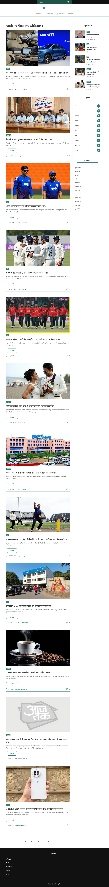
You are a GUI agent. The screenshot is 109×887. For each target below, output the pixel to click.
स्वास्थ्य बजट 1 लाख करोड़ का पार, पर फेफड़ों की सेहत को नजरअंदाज (31, 472)
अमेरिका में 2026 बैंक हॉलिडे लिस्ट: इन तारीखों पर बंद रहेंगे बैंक (28, 605)
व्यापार (8, 69)
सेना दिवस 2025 (39, 14)
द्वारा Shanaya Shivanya (21, 89)
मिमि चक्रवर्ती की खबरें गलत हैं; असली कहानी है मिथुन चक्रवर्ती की (30, 406)
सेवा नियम (8, 863)
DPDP (7, 874)
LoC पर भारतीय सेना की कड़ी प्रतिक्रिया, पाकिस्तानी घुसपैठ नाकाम (93, 73)
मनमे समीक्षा (61, 14)
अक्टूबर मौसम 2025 (51, 14)
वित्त (7, 602)
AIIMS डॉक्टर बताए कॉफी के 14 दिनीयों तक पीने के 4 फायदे (28, 672)
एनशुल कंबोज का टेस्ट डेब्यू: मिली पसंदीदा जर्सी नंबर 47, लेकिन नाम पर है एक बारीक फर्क (37, 539)
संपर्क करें (8, 870)
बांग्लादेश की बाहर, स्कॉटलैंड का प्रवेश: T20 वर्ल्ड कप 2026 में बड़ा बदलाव (33, 339)
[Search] (68, 2)
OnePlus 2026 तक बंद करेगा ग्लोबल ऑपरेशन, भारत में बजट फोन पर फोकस (34, 808)
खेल (7, 202)
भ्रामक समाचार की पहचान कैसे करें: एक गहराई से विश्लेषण (93, 36)
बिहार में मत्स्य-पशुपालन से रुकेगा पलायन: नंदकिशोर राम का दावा (29, 139)
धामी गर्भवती (70, 14)
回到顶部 (53, 853)
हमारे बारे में (8, 859)
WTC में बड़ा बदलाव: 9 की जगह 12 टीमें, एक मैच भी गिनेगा (27, 272)
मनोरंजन (8, 402)
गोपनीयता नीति (9, 866)
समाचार (8, 735)
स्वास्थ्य (8, 668)
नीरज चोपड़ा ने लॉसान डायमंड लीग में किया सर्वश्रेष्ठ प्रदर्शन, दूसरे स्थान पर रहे (92, 48)
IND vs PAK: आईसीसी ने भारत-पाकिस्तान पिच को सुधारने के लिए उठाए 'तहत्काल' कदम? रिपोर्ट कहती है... (93, 61)
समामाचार (9, 135)
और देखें (12, 84)
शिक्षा (88, 31)
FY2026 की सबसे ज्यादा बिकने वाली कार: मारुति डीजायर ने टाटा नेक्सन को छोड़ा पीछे (37, 72)
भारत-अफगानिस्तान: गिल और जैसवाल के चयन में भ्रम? (26, 206)
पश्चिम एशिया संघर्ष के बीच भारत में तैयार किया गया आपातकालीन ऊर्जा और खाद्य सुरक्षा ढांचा (36, 740)
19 (51, 841)
